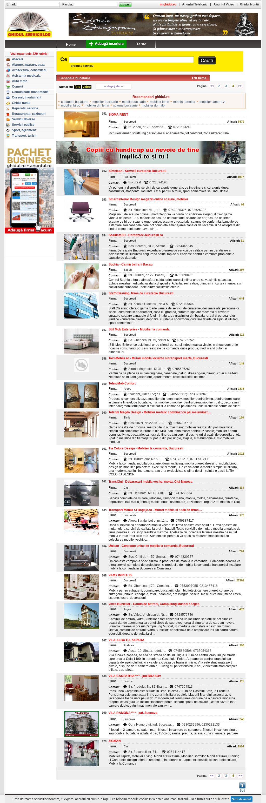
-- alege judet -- (113, 86)
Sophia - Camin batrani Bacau (130, 264)
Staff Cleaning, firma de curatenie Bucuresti (141, 293)
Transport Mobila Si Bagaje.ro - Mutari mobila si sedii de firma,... (155, 510)
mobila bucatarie (134, 102)
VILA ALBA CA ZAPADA (126, 640)
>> (240, 86)
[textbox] (131, 59)
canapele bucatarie (74, 102)
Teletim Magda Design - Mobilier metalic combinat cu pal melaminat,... (160, 412)
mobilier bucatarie (105, 102)
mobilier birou (71, 105)
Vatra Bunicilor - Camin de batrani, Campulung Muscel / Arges (154, 604)
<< (212, 86)
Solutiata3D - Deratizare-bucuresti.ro (136, 235)
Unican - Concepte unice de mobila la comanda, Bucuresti (151, 546)
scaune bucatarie (125, 105)
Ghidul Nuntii (249, 4)
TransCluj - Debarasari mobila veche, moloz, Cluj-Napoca (150, 481)
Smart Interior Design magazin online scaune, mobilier (148, 199)
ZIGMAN (115, 741)
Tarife (141, 44)
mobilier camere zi (212, 102)
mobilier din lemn (97, 105)
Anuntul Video (224, 4)
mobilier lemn (159, 102)
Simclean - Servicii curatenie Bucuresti (137, 171)
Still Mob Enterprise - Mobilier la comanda (139, 329)
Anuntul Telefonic (195, 4)
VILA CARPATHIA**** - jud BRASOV (135, 676)
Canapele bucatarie (74, 78)
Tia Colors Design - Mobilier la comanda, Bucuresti (146, 448)
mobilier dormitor (154, 105)
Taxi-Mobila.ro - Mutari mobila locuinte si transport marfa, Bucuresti (158, 358)
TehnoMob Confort (122, 383)
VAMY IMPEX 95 (120, 575)
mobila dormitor (184, 102)
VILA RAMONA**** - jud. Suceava (133, 713)
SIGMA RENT (118, 114)
